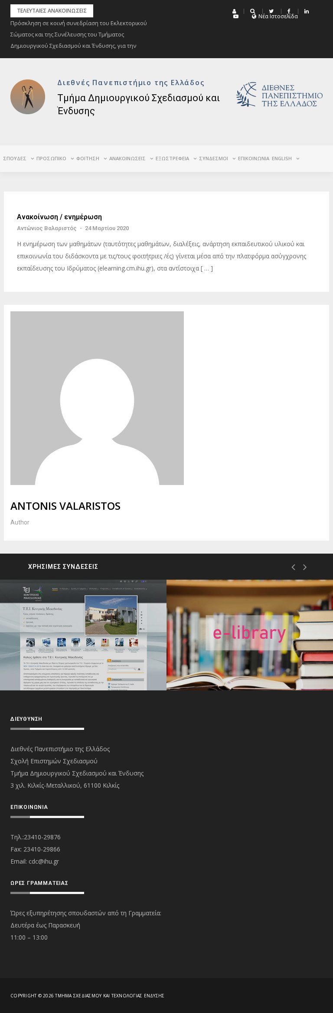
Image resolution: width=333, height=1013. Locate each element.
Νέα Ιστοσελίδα (278, 16)
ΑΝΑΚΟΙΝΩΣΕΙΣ (127, 158)
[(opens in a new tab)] (83, 635)
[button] (235, 11)
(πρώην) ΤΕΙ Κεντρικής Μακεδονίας (66, 656)
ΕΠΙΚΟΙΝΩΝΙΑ (253, 158)
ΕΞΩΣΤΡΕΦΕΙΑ (172, 158)
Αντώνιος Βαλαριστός (47, 228)
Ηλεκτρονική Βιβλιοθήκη (237, 659)
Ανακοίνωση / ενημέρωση (59, 217)
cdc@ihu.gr (44, 861)
